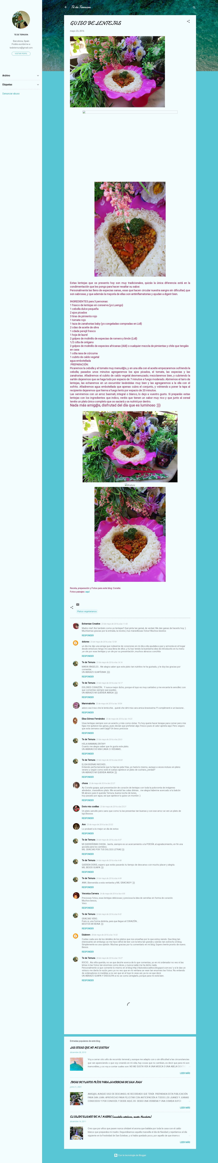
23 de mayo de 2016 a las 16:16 (109, 662)
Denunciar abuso (11, 93)
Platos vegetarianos (87, 611)
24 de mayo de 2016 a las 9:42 (108, 914)
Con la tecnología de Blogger (132, 1155)
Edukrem (86, 934)
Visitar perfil (21, 54)
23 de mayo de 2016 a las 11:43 (114, 624)
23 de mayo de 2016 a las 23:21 (113, 806)
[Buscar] (194, 8)
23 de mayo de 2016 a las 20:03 (109, 760)
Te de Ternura (88, 662)
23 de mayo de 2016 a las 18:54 (109, 703)
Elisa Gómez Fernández (93, 718)
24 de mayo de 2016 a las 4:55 (112, 893)
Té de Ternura (81, 7)
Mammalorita (88, 703)
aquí (87, 591)
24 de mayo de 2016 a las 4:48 (108, 860)
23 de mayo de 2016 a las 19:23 (119, 719)
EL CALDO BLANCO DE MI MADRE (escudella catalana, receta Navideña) (110, 1117)
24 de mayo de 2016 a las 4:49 (108, 878)
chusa (85, 783)
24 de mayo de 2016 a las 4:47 (108, 840)
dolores (85, 641)
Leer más (185, 1073)
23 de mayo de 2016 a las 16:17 (109, 683)
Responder (88, 635)
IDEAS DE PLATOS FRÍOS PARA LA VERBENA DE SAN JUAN (105, 1082)
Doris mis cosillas (90, 806)
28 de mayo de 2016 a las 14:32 (105, 935)
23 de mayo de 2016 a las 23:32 (100, 824)
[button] (188, 22)
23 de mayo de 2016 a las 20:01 (109, 739)
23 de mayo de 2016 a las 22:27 (102, 783)
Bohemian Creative (91, 623)
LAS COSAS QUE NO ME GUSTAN (89, 1048)
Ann (84, 824)
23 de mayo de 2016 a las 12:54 (103, 642)
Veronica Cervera (90, 893)
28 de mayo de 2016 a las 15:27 (109, 958)
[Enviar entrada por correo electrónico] (77, 605)
